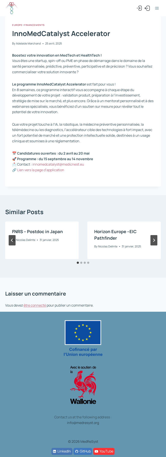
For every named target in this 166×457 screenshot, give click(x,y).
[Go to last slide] (12, 240)
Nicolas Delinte (25, 240)
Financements (34, 25)
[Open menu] (157, 8)
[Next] (153, 240)
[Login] (139, 8)
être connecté (35, 305)
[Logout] (147, 8)
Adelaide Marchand (28, 43)
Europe (17, 25)
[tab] (78, 263)
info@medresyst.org (83, 422)
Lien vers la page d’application (40, 170)
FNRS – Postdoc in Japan (37, 231)
